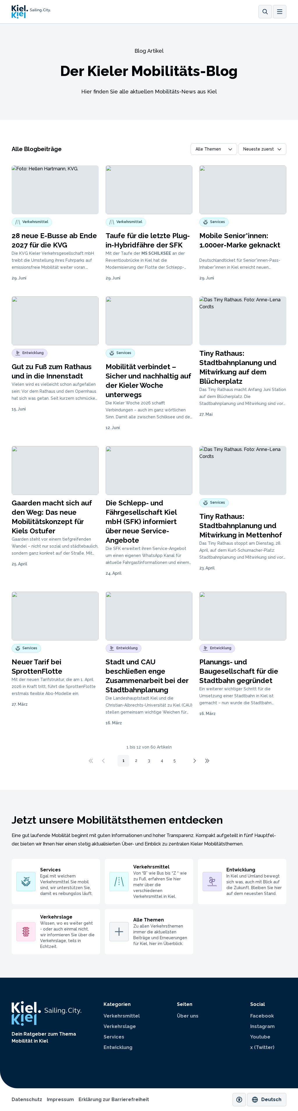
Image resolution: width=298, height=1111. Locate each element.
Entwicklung (118, 1047)
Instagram (262, 1026)
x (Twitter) (262, 1047)
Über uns (187, 1016)
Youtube (260, 1037)
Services (114, 1037)
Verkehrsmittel (122, 1016)
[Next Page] (194, 761)
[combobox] (214, 149)
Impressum (60, 1099)
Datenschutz (27, 1099)
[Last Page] (207, 761)
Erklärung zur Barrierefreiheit (114, 1099)
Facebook (262, 1016)
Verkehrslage (120, 1026)
